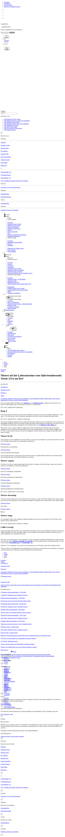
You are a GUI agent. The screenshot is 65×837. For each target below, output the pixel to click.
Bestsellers (10, 245)
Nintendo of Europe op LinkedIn (9, 210)
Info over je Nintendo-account (12, 6)
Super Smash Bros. (6, 157)
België (6, 669)
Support (18, 654)
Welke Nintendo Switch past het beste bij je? (19, 284)
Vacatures (10, 355)
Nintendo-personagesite (13, 236)
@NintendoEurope (6, 175)
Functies (9, 264)
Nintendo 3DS (4, 154)
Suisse (5, 686)
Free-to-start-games (12, 231)
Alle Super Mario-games (10, 127)
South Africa (7, 690)
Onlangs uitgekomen (13, 227)
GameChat (10, 265)
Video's (9, 322)
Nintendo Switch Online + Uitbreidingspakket (19, 304)
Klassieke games (11, 305)
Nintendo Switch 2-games (14, 224)
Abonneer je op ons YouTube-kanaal (10, 187)
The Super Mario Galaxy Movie (16, 350)
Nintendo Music (11, 308)
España (6, 662)
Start (5, 362)
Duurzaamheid (50, 656)
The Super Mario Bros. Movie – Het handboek (19, 352)
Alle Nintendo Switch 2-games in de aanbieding (17, 120)
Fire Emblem (4, 151)
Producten (10, 321)
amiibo (9, 291)
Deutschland (7, 672)
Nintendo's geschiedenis (13, 293)
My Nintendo (11, 353)
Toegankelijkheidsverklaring (8, 657)
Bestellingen (7, 3)
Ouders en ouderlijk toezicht (8, 654)
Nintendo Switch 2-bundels (14, 271)
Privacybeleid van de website (43, 654)
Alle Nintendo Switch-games (12, 122)
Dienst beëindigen (27, 656)
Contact (18, 657)
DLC (8, 233)
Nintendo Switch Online (47, 425)
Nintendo (3, 142)
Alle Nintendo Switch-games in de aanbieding (16, 123)
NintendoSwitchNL (6, 197)
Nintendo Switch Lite (13, 282)
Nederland (7, 668)
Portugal (6, 698)
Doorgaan (8, 704)
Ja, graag (10, 714)
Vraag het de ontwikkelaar (14, 336)
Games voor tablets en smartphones (16, 234)
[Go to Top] (32, 359)
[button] (34, 215)
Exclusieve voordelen (13, 307)
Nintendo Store (5, 148)
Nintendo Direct (11, 333)
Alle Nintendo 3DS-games (11, 125)
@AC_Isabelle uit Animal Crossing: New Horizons (14, 181)
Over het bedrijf (25, 654)
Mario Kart (4, 165)
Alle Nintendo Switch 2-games (12, 119)
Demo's (9, 230)
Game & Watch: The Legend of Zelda (17, 290)
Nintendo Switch (5, 145)
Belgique (6, 659)
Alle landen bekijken (9, 681)
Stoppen (3, 704)
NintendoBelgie (5, 194)
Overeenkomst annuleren (39, 656)
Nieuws (6, 363)
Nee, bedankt (4, 714)
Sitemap (9, 356)
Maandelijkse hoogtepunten (14, 242)
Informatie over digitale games (15, 248)
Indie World (10, 335)
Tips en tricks (11, 339)
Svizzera (6, 702)
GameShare (10, 267)
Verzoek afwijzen (5, 736)
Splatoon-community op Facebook (22, 541)
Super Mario (4, 162)
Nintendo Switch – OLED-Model (16, 279)
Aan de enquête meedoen (17, 736)
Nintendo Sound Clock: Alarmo (15, 288)
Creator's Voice (11, 338)
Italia (5, 692)
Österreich (7, 695)
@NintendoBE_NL (6, 172)
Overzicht (6, 2)
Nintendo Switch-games (13, 225)
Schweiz (6, 684)
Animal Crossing (5, 159)
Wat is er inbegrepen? (13, 302)
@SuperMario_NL (6, 178)
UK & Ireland (8, 705)
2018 (5, 365)
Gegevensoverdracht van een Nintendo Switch (19, 273)
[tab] (32, 651)
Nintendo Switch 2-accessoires (15, 270)
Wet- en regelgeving (16, 656)
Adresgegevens (8, 5)
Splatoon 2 (27, 403)
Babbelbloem (11, 287)
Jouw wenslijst (11, 250)
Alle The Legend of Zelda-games (13, 128)
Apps (8, 319)
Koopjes (9, 244)
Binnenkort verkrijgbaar (13, 228)
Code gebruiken (11, 251)
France (6, 663)
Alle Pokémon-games (10, 130)
